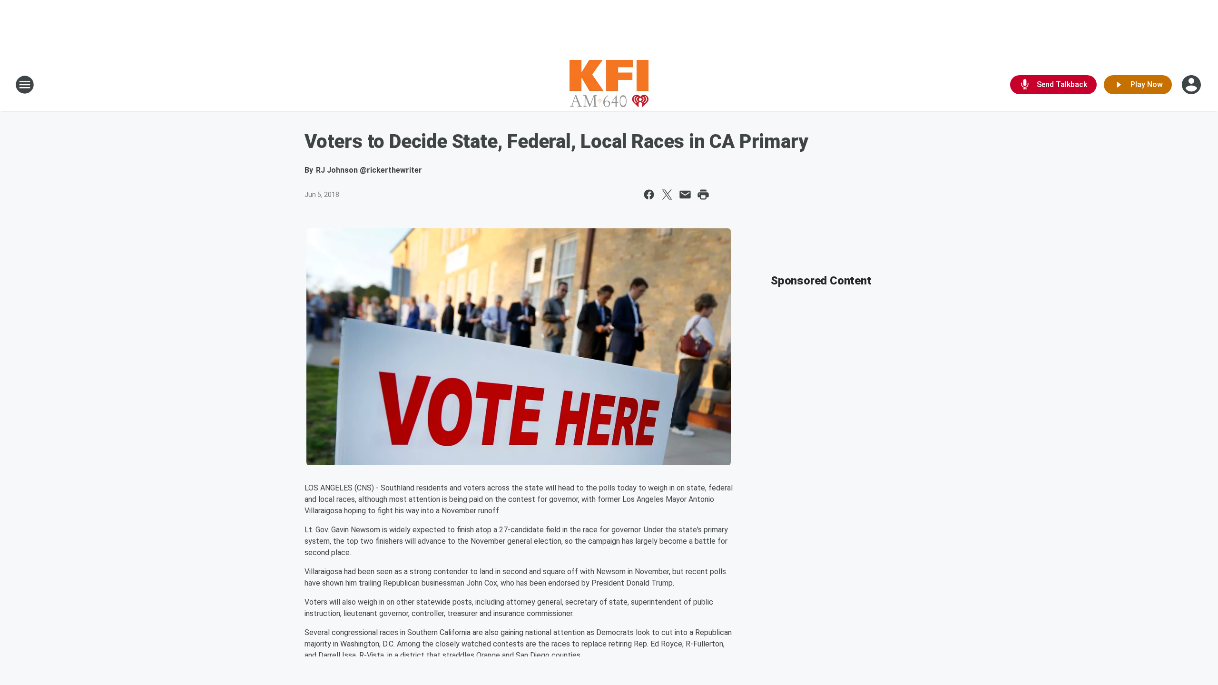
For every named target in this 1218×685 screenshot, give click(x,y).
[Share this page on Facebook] (649, 194)
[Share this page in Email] (685, 194)
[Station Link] (609, 84)
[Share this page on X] (667, 194)
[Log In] (1192, 84)
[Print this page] (703, 194)
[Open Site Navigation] (24, 84)
